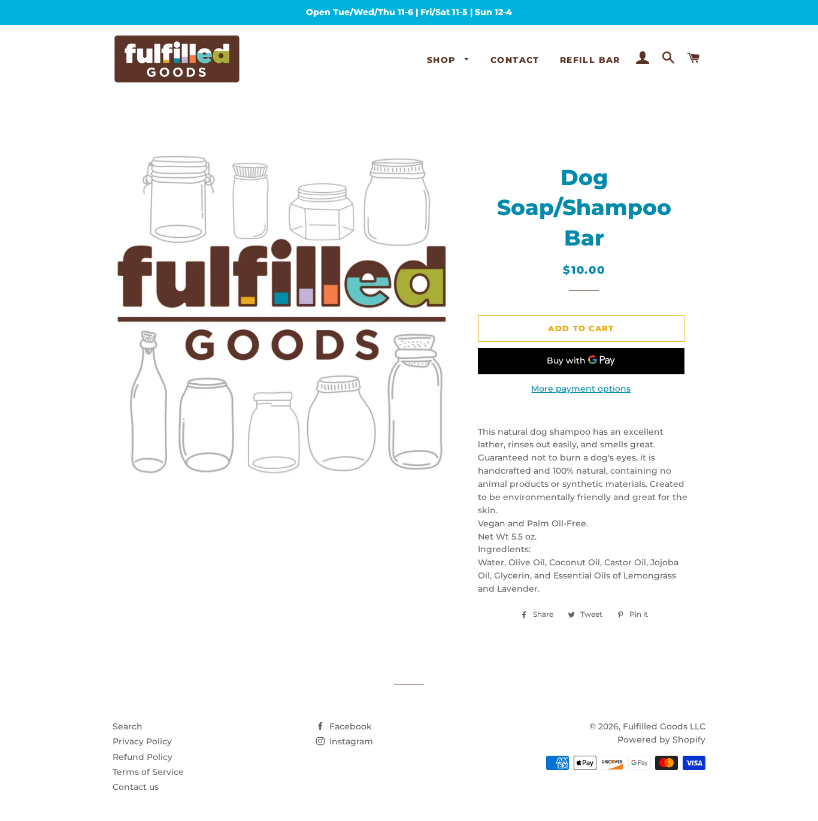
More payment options (581, 388)
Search (128, 726)
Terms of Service (148, 772)
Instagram (350, 741)
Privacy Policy (142, 741)
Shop (443, 59)
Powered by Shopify (661, 739)
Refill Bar (590, 59)
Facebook (349, 726)
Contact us (136, 786)
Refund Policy (142, 757)
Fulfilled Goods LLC (664, 726)
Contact (515, 59)
